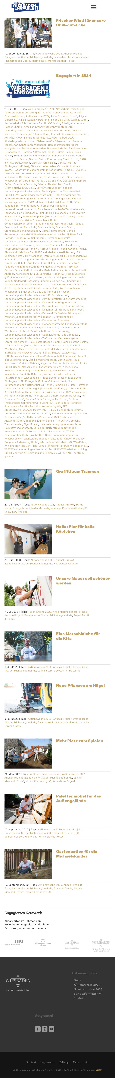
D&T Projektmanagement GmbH (35, 173)
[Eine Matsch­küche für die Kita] (28, 646)
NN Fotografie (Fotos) (34, 381)
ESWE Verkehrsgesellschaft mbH (32, 195)
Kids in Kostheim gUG (75, 508)
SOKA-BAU (43, 413)
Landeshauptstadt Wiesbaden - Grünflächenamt (44, 316)
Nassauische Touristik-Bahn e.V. (23, 374)
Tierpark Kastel (13, 424)
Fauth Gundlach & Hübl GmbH (34, 213)
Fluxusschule (61, 213)
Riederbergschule (69, 395)
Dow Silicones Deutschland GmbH (66, 180)
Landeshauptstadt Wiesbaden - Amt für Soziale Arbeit (36, 295)
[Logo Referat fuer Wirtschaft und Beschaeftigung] (101, 938)
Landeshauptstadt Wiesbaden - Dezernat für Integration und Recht (44, 309)
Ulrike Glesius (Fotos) (52, 836)
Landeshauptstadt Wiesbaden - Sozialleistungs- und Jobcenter (41, 334)
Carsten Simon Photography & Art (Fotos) (53, 159)
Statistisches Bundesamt (38, 417)
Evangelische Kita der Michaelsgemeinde (28, 57)
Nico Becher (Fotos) (55, 377)
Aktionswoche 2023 (42, 504)
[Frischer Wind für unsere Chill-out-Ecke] (28, 33)
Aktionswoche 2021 (73, 774)
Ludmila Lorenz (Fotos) (51, 670)
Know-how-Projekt (15, 511)
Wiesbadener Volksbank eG (56, 442)
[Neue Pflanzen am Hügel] (28, 698)
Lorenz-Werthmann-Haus (19, 342)
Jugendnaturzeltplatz (62, 259)
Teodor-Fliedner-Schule (40, 420)
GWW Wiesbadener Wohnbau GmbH (47, 234)
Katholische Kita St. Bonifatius (34, 273)
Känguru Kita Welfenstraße (57, 266)
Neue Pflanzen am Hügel (80, 685)
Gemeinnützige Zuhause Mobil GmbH (35, 220)
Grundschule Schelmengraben (22, 230)
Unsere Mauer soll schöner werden (83, 581)
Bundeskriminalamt (63, 155)
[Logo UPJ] (14, 937)
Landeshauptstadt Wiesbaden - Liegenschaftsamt (34, 324)
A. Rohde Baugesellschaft (45, 774)
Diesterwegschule (54, 177)
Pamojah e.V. (62, 385)
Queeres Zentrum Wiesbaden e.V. (45, 392)
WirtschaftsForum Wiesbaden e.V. (68, 445)
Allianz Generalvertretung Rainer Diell (41, 119)
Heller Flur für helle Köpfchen (75, 529)
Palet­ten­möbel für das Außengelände (78, 798)
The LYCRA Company (67, 420)
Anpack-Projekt (72, 53)
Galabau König (46, 722)
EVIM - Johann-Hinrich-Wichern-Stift (50, 202)
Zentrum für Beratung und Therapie (34, 453)
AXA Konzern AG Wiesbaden (30, 144)
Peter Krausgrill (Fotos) (35, 388)
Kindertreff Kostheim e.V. (34, 284)
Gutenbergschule (14, 234)
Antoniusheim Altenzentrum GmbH (25, 123)
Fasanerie (10, 213)
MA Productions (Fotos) (18, 345)
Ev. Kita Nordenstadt (42, 198)
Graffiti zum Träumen (77, 471)
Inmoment (10, 259)
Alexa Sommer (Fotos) (64, 116)
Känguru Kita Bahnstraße (65, 263)
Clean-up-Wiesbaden (43, 166)
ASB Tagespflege (39, 134)
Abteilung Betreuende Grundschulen (47, 112)
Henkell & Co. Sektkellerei (30, 238)
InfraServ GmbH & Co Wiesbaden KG (65, 256)
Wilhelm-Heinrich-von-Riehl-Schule (25, 445)
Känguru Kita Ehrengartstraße (21, 266)
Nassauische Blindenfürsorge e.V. (41, 367)
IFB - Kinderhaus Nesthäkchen (56, 252)
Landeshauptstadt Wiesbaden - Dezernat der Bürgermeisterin (40, 302)
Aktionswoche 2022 (39, 611)
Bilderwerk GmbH (57, 148)
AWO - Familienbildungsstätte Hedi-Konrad (41, 137)
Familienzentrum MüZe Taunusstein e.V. (61, 209)
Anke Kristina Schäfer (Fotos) (70, 611)
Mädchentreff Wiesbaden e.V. (51, 345)
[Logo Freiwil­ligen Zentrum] (43, 937)
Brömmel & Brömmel (34, 152)
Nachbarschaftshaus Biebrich (21, 363)
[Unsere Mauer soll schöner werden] (28, 591)
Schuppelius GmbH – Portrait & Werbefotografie (32, 406)
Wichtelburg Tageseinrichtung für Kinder (48, 438)
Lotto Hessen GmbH (48, 342)
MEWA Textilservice (63, 352)
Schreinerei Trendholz (69, 402)
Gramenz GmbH (65, 227)
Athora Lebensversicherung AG (69, 134)
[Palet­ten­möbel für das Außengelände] (28, 809)
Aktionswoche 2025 (50, 53)
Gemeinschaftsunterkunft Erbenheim (26, 223)
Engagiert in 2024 (73, 75)
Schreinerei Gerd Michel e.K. (38, 402)
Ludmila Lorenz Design (74, 342)
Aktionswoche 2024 (37, 116)
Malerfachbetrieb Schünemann (69, 349)
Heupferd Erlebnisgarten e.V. (21, 248)
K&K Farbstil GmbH (39, 263)
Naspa (17, 367)
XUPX (99, 1070)
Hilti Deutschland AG (66, 563)
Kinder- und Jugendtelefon (27, 277)
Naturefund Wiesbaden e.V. (60, 374)
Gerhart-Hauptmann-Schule (66, 223)
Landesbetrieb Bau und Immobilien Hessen (44, 291)
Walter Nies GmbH (41, 435)
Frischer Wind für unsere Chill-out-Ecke (81, 23)
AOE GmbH (53, 123)
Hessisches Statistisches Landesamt (57, 245)
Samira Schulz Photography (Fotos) (46, 399)
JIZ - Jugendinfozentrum (33, 259)
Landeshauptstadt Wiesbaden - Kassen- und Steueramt (37, 320)
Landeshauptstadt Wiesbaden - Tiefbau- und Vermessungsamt (41, 338)
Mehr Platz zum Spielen (79, 740)
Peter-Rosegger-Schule (64, 388)
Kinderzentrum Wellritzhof (65, 284)
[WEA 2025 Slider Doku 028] (25, 4)
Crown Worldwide (67, 166)
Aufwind (9, 137)
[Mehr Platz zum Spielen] (28, 754)
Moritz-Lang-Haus (68, 359)
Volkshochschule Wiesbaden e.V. (45, 431)
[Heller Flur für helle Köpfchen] (28, 539)
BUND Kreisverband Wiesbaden (32, 155)
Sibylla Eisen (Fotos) (61, 410)
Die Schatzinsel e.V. (30, 177)
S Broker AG (73, 670)
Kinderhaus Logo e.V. (52, 281)
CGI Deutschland (20, 162)
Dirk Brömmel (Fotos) (31, 180)
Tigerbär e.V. (31, 424)
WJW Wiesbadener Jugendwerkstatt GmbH (30, 449)
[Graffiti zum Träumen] (28, 484)
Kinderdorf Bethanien (26, 281)
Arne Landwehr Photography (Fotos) (45, 127)
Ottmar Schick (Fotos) (40, 385)
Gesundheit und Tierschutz (20, 227)
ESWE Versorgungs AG (66, 195)
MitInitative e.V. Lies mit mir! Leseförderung (30, 356)
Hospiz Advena (68, 248)
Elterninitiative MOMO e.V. (19, 187)
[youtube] (51, 1029)
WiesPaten (79, 442)
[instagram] (44, 1029)
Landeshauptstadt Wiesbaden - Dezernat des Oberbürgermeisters (43, 306)
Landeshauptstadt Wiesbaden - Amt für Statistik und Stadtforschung (45, 299)
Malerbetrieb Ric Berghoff (34, 349)
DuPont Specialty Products (20, 184)
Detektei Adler (63, 173)
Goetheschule (46, 227)
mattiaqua (10, 352)
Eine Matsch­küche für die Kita (78, 636)
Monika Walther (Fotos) (61, 60)
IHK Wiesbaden (34, 256)
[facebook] (38, 1029)
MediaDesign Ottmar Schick (34, 352)
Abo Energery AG (38, 109)
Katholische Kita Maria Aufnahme (43, 270)
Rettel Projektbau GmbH (43, 395)
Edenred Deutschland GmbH (54, 184)
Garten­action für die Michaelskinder (76, 854)
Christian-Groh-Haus (44, 162)
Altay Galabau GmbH (76, 119)
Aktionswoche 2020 (50, 829)
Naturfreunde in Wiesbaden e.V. (23, 377)
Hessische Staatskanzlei (48, 241)
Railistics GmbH (18, 395)
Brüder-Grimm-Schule (60, 152)
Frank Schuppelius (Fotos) (38, 216)
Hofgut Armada (49, 248)
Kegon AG (59, 273)
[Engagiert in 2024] (28, 88)
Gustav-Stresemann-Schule (58, 230)
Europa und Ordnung (16, 198)
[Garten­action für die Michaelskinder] (28, 864)
